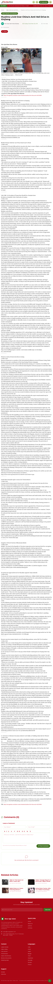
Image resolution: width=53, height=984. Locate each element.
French (29, 964)
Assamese (30, 958)
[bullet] (24, 831)
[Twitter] (5, 939)
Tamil (29, 955)
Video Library (4, 949)
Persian (30, 962)
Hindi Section (4, 953)
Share (5, 31)
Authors (30, 925)
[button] (11, 831)
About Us (30, 923)
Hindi (29, 949)
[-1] (17, 831)
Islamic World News (6, 955)
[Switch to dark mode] (37, 2)
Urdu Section (4, 951)
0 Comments (5, 27)
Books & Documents (6, 958)
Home (2, 10)
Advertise (3, 974)
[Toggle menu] (50, 2)
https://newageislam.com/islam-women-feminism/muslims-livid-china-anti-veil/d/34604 (23, 95)
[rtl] (14, 831)
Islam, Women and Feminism (12, 10)
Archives (30, 928)
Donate (3, 972)
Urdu (29, 947)
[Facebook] (2, 939)
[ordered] (22, 831)
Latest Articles (4, 947)
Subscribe (47, 909)
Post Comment (44, 846)
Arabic (29, 951)
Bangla (29, 953)
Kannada (30, 960)
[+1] (19, 831)
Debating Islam (5, 960)
